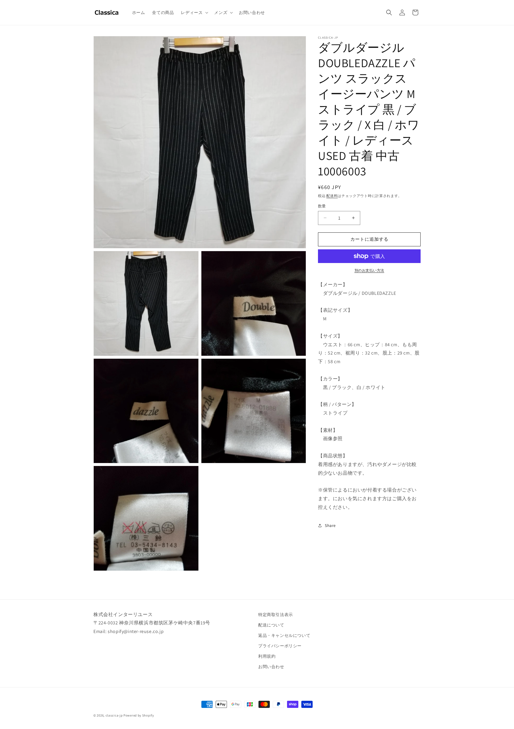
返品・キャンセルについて (284, 635)
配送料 (332, 195)
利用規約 (266, 656)
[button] (194, 12)
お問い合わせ (271, 666)
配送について (271, 625)
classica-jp (114, 715)
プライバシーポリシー (280, 645)
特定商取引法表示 (275, 614)
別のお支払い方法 (369, 270)
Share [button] (330, 525)
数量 (322, 206)
